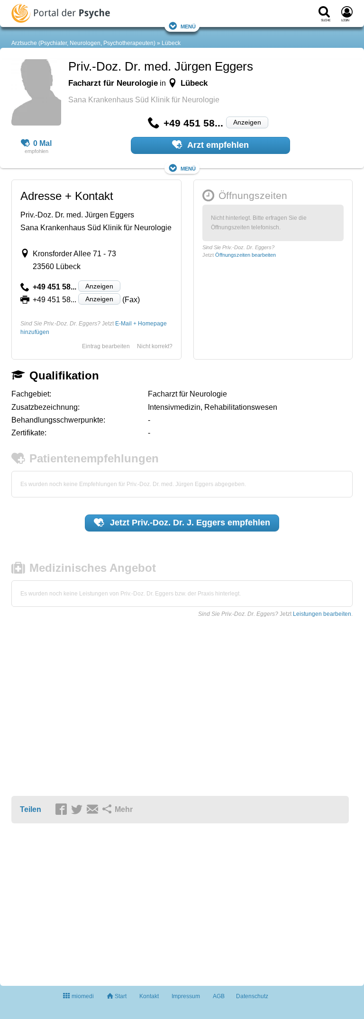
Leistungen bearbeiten (322, 614)
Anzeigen (247, 122)
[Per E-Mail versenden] (94, 810)
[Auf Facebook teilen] (62, 810)
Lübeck (171, 43)
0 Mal (42, 143)
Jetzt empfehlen (189, 522)
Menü (188, 26)
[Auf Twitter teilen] (78, 810)
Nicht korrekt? (155, 346)
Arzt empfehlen (217, 145)
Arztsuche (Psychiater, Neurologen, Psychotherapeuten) (83, 43)
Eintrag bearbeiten (106, 346)
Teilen (30, 809)
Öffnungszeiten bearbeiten (245, 255)
